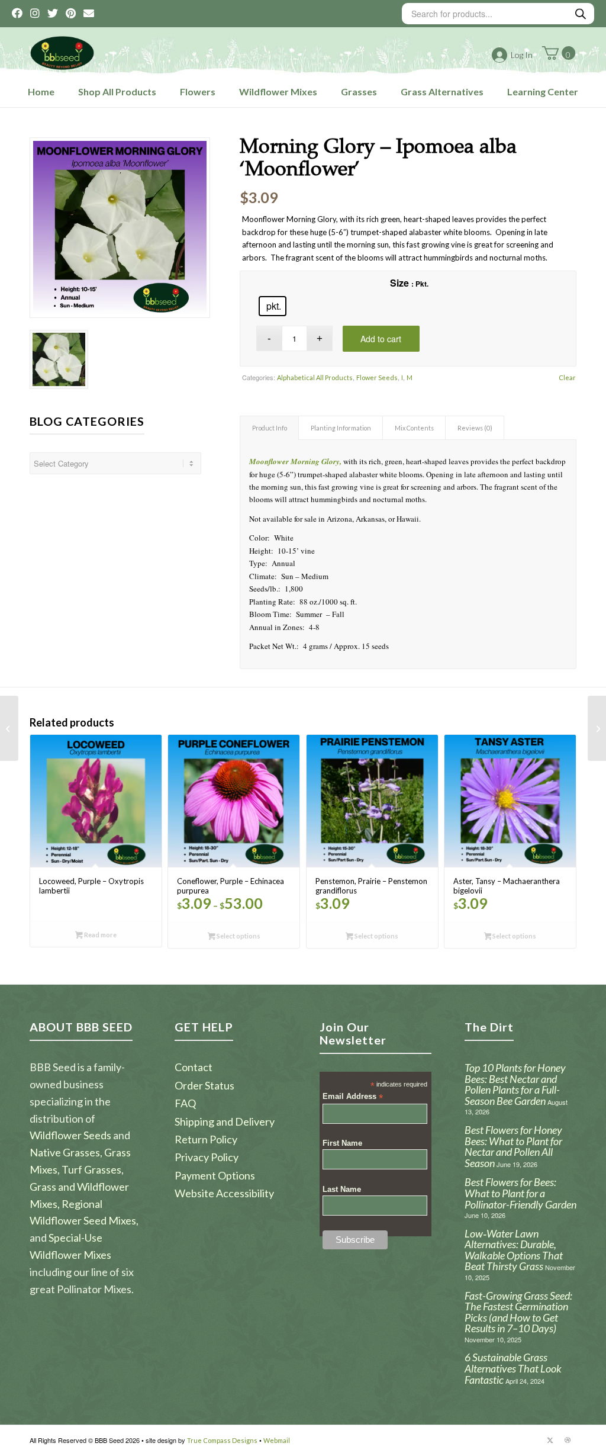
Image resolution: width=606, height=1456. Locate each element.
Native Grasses (65, 1152)
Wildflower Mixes (278, 91)
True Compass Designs (222, 1440)
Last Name (342, 1189)
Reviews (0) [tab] (474, 428)
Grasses (359, 91)
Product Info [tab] (269, 428)
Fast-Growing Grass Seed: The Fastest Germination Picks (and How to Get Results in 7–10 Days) (518, 1312)
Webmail (276, 1440)
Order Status (204, 1085)
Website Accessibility (224, 1193)
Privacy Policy (206, 1156)
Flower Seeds (377, 377)
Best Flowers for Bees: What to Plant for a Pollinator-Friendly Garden (520, 1192)
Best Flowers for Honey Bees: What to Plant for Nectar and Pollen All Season (513, 1146)
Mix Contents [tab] (414, 428)
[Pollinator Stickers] (597, 728)
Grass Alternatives (442, 91)
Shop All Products (117, 91)
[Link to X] (550, 1440)
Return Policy (206, 1139)
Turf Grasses (91, 1169)
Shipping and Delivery (225, 1121)
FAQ (185, 1103)
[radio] (272, 306)
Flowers (197, 91)
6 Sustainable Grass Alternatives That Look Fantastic (513, 1368)
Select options (237, 936)
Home (41, 91)
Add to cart (380, 339)
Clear (567, 377)
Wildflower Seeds (70, 1135)
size (399, 283)
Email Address (353, 1097)
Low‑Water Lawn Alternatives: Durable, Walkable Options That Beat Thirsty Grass (514, 1250)
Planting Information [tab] (341, 428)
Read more (100, 934)
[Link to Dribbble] (567, 1440)
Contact (193, 1066)
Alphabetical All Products (315, 377)
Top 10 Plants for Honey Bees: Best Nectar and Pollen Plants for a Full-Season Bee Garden (515, 1084)
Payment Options (215, 1175)
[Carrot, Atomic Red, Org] (9, 728)
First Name (342, 1143)
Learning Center (542, 91)
